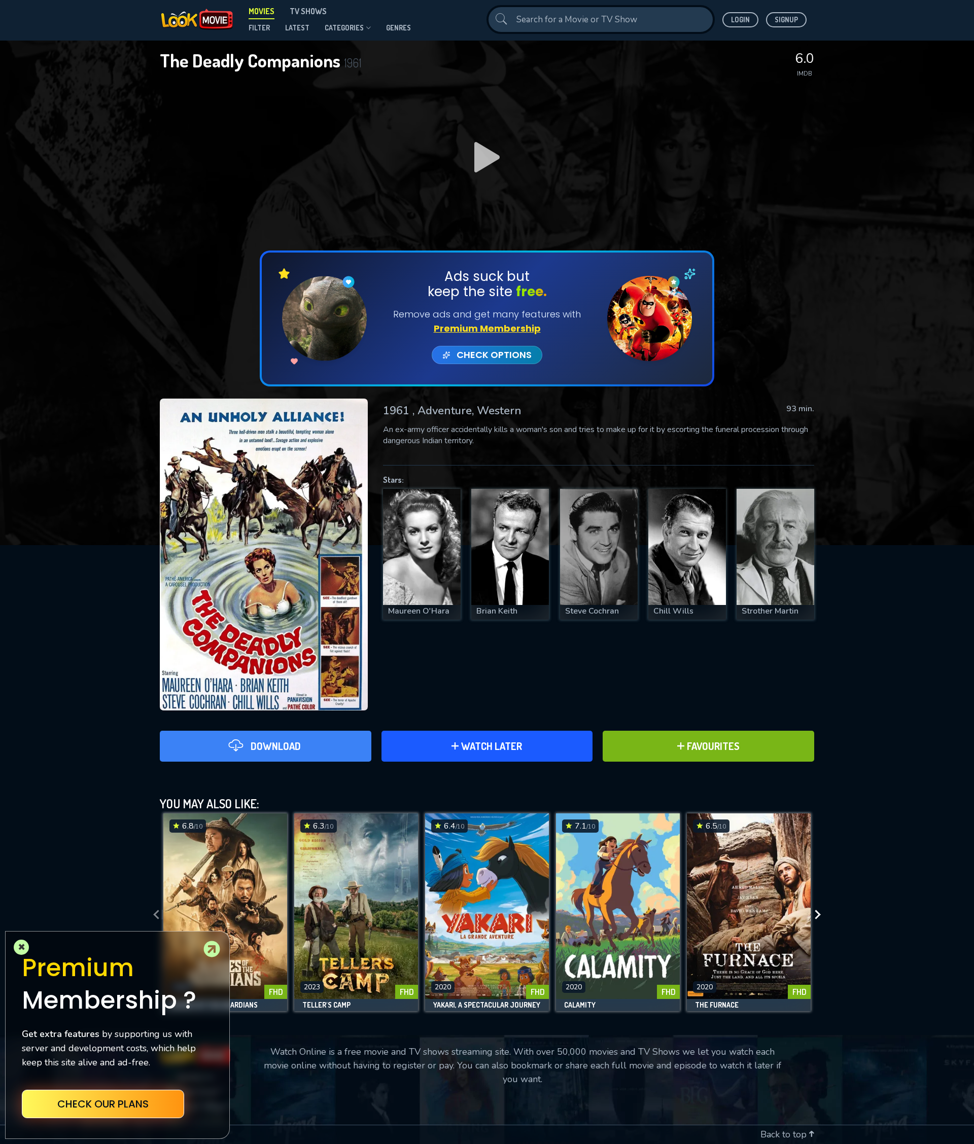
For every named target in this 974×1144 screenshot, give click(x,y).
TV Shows (308, 11)
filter (259, 27)
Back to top (784, 1134)
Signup (786, 19)
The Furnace (717, 1005)
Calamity (580, 1005)
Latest (297, 27)
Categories (344, 27)
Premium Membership (487, 328)
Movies (261, 11)
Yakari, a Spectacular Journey (486, 1005)
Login (740, 19)
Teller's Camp (326, 1005)
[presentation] (153, 914)
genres (398, 27)
